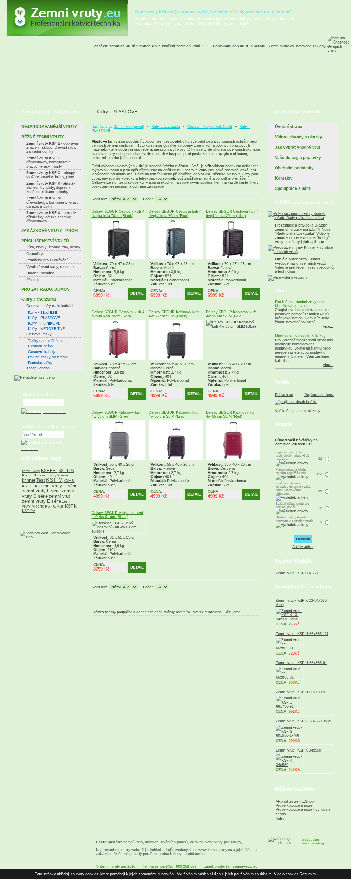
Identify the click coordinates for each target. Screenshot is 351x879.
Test (40, 480)
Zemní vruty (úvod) (129, 127)
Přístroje (33, 280)
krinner (28, 480)
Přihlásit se (284, 395)
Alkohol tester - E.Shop (295, 801)
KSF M (54, 480)
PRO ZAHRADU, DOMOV (45, 289)
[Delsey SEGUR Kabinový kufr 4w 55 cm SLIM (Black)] (176, 359)
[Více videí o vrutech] (287, 277)
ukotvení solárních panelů (166, 842)
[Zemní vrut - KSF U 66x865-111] (305, 643)
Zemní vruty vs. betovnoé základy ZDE (301, 46)
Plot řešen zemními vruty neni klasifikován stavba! (299, 304)
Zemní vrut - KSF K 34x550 (298, 750)
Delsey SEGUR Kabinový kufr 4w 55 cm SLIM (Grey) (117, 414)
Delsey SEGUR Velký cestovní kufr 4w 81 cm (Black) (117, 515)
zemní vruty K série (53, 475)
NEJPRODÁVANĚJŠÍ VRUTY (49, 126)
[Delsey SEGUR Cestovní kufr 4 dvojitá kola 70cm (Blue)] (176, 258)
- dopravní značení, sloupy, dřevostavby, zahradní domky (52, 147)
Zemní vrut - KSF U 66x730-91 (301, 692)
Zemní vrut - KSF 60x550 (297, 573)
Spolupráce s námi (293, 188)
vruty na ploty (201, 842)
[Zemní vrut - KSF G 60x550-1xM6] (305, 731)
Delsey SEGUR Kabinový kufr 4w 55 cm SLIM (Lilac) (174, 414)
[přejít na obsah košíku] (296, 402)
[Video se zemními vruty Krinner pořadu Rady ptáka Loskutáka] (303, 218)
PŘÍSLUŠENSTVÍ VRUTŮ (45, 241)
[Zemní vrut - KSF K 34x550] (305, 760)
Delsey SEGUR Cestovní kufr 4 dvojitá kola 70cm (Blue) (175, 213)
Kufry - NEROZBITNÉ (46, 329)
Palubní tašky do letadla (48, 357)
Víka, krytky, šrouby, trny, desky (53, 247)
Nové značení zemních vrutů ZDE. (181, 46)
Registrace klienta (319, 395)
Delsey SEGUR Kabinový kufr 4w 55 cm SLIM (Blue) (231, 314)
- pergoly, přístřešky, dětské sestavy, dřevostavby (51, 217)
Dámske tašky (40, 363)
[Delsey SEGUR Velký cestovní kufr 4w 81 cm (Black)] (119, 531)
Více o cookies (286, 874)
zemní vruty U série (57, 485)
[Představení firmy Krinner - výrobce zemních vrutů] (303, 251)
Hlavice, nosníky (40, 273)
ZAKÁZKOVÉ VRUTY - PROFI (49, 230)
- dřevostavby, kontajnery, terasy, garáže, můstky (53, 202)
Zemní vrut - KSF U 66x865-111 (302, 634)
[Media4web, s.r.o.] (49, 535)
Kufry (280, 818)
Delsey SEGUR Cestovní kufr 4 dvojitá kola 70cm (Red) (118, 314)
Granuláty (34, 254)
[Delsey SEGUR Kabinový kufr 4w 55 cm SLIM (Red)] (233, 459)
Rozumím (308, 874)
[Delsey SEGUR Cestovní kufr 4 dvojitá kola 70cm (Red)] (119, 359)
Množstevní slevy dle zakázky (300, 336)
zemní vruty (31, 471)
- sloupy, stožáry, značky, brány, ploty (51, 175)
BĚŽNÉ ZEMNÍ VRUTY (42, 137)
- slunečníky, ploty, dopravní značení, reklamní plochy (50, 187)
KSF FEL (49, 470)
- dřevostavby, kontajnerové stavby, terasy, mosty (48, 162)
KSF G (50, 506)
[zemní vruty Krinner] (67, 35)
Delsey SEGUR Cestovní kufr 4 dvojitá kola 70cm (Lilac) (232, 213)
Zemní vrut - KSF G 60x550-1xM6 (304, 721)
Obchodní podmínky (294, 168)
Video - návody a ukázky (298, 137)
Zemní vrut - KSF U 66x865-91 (301, 663)
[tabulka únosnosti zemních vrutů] (339, 61)
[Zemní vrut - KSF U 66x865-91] (305, 673)
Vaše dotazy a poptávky (298, 157)
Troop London (38, 368)
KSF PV (28, 511)
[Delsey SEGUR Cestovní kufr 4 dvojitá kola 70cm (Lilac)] (233, 258)
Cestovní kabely (41, 352)
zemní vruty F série (41, 490)
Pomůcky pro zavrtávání (47, 260)
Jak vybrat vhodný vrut (297, 147)
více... (328, 326)
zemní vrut (59, 496)
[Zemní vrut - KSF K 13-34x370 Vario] (305, 614)
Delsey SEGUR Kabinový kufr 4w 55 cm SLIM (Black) (174, 314)
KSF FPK (66, 470)
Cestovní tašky (39, 334)
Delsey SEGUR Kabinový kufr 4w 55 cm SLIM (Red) (231, 414)
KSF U (69, 480)
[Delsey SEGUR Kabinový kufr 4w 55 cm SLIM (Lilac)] (176, 459)
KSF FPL (29, 475)
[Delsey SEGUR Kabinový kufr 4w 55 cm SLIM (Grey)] (119, 459)
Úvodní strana (288, 126)
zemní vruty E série (41, 501)
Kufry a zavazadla (166, 127)
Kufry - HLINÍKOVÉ (44, 323)
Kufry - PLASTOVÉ (44, 318)
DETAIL (137, 293)
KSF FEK (29, 486)
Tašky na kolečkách (45, 341)
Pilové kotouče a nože (294, 805)
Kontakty (284, 178)
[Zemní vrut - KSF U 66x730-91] (305, 702)
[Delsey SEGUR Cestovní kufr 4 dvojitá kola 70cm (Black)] (119, 258)
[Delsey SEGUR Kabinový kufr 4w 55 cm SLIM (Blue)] (233, 326)
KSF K (71, 506)
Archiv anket (302, 547)
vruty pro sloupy (227, 842)
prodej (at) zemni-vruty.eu (236, 866)
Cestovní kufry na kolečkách (209, 127)
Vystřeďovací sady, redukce (50, 267)
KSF (60, 506)
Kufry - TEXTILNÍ (42, 312)
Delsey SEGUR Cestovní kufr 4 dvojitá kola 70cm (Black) (118, 213)
